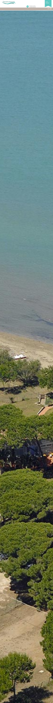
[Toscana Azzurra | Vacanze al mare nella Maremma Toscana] (26, 2)
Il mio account (47, 2)
